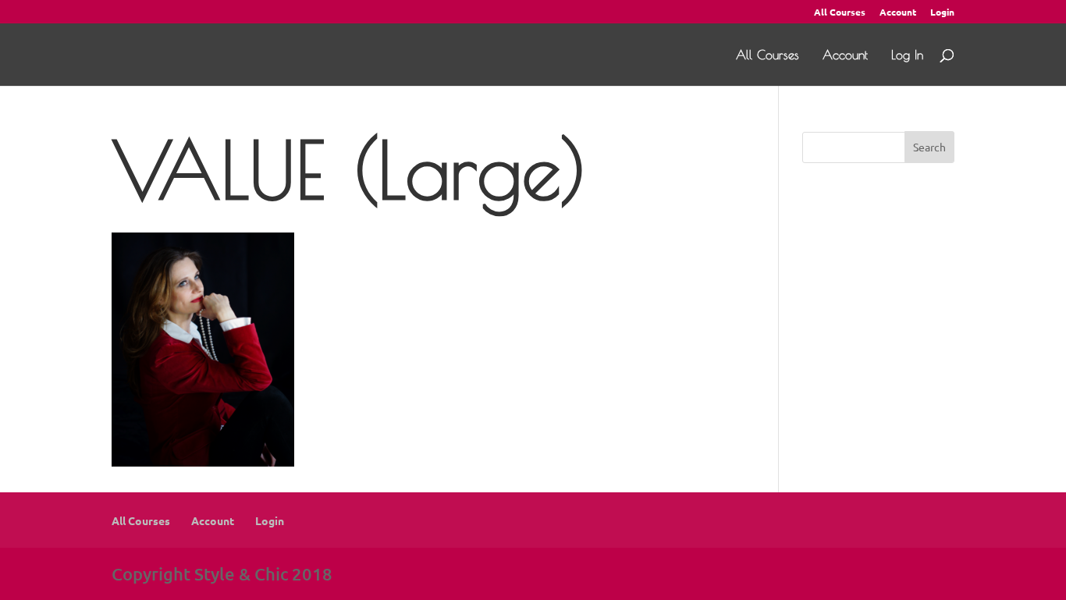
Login (942, 12)
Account (897, 12)
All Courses (839, 12)
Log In (907, 55)
